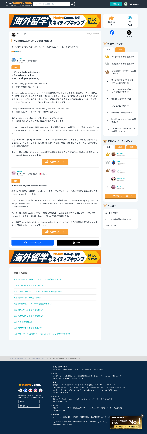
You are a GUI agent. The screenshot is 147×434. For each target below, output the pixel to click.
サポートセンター (58, 410)
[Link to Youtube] (30, 390)
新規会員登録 (67, 369)
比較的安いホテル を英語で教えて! (28, 297)
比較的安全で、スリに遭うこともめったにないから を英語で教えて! (42, 334)
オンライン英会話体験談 (114, 408)
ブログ (116, 390)
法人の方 (22, 401)
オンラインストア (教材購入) (84, 385)
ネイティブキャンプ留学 (60, 392)
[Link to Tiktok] (40, 390)
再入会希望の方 (86, 369)
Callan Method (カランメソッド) (105, 385)
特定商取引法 (84, 417)
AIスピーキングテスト (59, 390)
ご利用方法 (68, 376)
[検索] (72, 4)
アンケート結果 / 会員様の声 (76, 408)
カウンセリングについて (104, 399)
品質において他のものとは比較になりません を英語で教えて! (39, 291)
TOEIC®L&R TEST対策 (59, 387)
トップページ (57, 369)
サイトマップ (57, 417)
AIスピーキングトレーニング (116, 387)
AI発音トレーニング (75, 390)
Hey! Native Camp (88, 390)
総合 (131, 147)
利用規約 (75, 417)
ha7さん (19, 58)
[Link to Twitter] (20, 390)
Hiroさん (20, 171)
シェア (34, 243)
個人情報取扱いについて (98, 417)
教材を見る (56, 385)
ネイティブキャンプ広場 (104, 390)
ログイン (76, 369)
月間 (120, 49)
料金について (98, 376)
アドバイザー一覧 (120, 196)
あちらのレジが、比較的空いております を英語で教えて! (37, 279)
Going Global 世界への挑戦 (96, 408)
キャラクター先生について (61, 401)
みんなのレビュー (67, 399)
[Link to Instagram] (35, 390)
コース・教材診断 (67, 385)
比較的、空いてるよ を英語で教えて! (29, 285)
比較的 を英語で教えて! (23, 321)
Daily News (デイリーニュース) (95, 387)
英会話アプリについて (78, 378)
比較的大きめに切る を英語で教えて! (29, 309)
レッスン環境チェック (75, 387)
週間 (108, 49)
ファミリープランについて (113, 376)
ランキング (56, 399)
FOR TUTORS (98, 369)
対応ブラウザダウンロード (61, 378)
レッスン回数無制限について (83, 376)
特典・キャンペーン (59, 408)
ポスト (79, 243)
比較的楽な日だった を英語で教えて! (29, 315)
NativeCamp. (134, 4)
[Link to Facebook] (25, 390)
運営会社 (66, 417)
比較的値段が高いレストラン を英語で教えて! (33, 303)
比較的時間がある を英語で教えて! (28, 328)
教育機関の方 (24, 406)
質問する (116, 4)
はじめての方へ (57, 376)
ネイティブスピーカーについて (85, 399)
